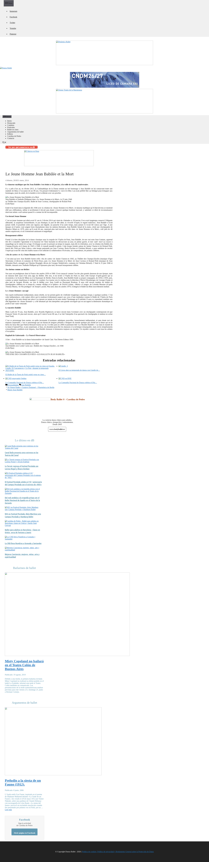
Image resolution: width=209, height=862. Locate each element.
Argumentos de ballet (15, 132)
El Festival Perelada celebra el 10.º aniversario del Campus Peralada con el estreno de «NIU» (23, 483)
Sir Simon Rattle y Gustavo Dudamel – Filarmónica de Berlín (30, 387)
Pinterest (13, 34)
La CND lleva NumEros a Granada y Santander (23, 543)
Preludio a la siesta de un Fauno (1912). (23, 782)
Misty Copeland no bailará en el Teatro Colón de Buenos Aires (24, 665)
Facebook (13, 17)
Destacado (11, 123)
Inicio (9, 121)
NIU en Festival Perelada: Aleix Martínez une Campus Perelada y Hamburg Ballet (23, 515)
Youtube (13, 28)
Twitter (12, 23)
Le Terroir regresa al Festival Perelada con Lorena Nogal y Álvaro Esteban (21, 467)
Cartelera (10, 125)
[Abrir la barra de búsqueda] (4, 143)
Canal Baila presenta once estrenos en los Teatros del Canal (21, 454)
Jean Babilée (26, 385)
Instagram (13, 11)
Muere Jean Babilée (14, 390)
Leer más (8, 810)
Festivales (11, 127)
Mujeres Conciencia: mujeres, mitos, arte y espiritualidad (22, 555)
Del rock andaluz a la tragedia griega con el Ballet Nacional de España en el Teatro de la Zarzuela (22, 500)
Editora (10, 134)
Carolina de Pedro (14, 136)
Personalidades (13, 385)
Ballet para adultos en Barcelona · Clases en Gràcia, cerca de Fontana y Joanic (22, 531)
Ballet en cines (12, 130)
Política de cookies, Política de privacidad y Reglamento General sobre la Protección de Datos (118, 852)
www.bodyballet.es (57, 429)
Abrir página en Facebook (24, 833)
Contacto (10, 138)
